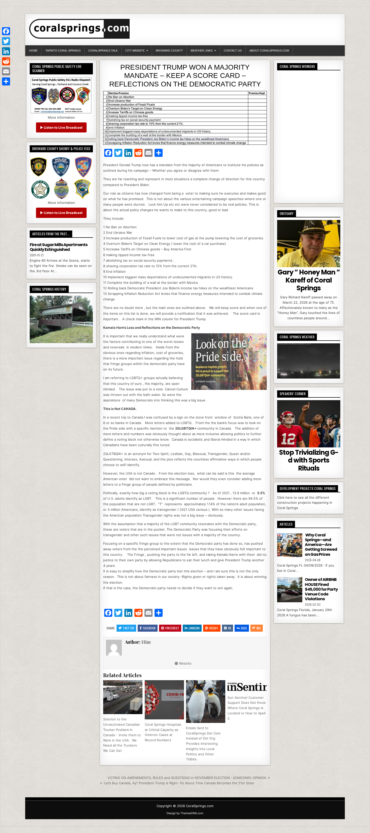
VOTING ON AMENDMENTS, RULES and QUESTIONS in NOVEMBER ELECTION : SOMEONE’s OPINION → (188, 778)
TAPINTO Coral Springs (63, 50)
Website (185, 663)
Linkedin (194, 628)
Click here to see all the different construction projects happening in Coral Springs (304, 502)
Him (146, 642)
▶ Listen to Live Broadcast (61, 127)
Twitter (128, 628)
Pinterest (172, 628)
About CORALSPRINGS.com (269, 50)
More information (61, 117)
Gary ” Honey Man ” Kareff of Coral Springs (309, 280)
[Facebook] (6, 31)
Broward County (169, 50)
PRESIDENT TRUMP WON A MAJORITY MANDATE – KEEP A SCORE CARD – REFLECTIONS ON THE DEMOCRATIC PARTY (185, 75)
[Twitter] (6, 41)
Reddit (213, 628)
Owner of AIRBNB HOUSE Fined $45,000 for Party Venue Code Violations (321, 589)
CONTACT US (233, 50)
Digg (244, 628)
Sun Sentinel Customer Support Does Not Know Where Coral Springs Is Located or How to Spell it (247, 708)
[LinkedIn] (6, 51)
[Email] (6, 71)
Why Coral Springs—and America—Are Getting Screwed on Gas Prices (321, 544)
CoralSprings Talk (103, 50)
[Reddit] (6, 61)
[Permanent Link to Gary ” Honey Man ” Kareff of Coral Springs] (308, 243)
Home (33, 50)
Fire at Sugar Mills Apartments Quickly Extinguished (58, 247)
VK (229, 628)
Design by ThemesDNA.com (185, 813)
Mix (258, 628)
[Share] (6, 81)
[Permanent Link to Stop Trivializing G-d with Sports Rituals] (308, 423)
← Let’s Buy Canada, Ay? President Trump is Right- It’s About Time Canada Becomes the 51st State (177, 783)
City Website (134, 50)
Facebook (149, 628)
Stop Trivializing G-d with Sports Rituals (308, 460)
